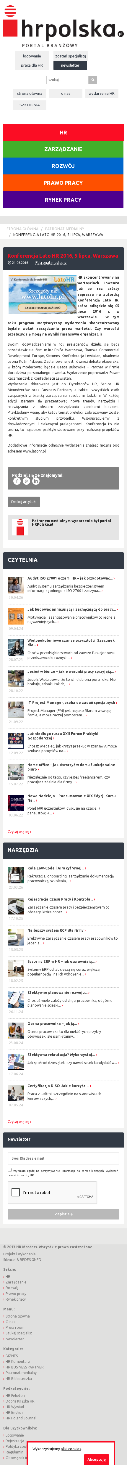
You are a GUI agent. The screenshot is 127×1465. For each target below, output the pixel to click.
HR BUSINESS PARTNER (25, 1367)
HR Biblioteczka (19, 1379)
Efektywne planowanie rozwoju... (57, 992)
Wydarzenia (102, 93)
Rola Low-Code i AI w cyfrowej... (55, 868)
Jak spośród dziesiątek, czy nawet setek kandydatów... (72, 1063)
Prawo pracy (63, 183)
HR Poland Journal (21, 1418)
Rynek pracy (63, 200)
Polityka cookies (19, 1446)
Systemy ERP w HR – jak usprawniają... (61, 961)
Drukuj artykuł (23, 502)
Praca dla (32, 65)
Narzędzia (23, 850)
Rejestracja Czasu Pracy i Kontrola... (60, 899)
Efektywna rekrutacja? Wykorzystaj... (61, 1055)
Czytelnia (23, 560)
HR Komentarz (18, 1361)
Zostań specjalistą (70, 56)
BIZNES (12, 1356)
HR (63, 132)
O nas (65, 93)
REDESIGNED (30, 1260)
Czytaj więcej (18, 832)
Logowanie (32, 56)
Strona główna (29, 93)
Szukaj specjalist (19, 1333)
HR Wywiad (15, 1407)
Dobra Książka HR (20, 1401)
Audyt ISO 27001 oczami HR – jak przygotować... (70, 578)
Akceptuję (96, 1459)
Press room (15, 1327)
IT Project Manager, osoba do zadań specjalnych (71, 703)
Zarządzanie (63, 149)
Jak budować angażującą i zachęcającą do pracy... (71, 609)
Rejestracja (15, 1441)
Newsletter (70, 65)
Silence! (9, 1260)
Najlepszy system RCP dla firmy (55, 930)
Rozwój (63, 166)
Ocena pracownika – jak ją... (52, 1024)
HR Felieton (15, 1395)
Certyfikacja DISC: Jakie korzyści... (58, 1086)
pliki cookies (71, 1449)
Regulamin (14, 1452)
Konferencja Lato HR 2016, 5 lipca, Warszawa (58, 235)
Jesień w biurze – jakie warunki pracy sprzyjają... (70, 671)
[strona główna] (63, 23)
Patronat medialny (64, 229)
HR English (14, 1412)
